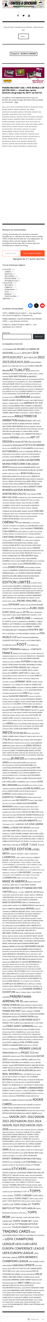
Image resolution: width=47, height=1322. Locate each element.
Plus (16, 102)
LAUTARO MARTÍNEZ (11, 830)
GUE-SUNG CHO (35, 122)
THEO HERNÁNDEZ (14, 1180)
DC (19, 555)
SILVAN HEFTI (30, 1150)
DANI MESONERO (26, 545)
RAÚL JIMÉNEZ (35, 1068)
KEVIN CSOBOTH (16, 812)
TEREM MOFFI (33, 1178)
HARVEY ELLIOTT (31, 710)
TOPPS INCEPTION (14, 1201)
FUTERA (25, 661)
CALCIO (21, 493)
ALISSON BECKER (23, 394)
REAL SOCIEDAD (25, 1074)
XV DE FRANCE (7, 1293)
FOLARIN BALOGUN (9, 645)
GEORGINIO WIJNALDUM (31, 678)
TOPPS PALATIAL (16, 1217)
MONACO (38, 949)
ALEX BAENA (26, 384)
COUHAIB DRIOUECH (21, 534)
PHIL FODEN (23, 139)
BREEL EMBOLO (32, 481)
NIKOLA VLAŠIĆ (20, 974)
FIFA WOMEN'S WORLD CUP (29, 633)
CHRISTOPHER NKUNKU (11, 519)
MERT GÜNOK (17, 928)
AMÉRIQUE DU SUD (33, 403)
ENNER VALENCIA (8, 119)
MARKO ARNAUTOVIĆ (15, 905)
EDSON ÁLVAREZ (7, 586)
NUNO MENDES (33, 978)
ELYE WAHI (22, 591)
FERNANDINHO (7, 627)
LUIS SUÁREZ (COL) (22, 870)
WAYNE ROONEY (37, 1280)
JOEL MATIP (15, 765)
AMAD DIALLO (39, 400)
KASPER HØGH (29, 807)
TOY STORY (34, 1227)
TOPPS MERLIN (28, 1208)
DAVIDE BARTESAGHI (24, 551)
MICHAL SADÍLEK (7, 936)
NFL (40, 962)
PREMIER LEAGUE (30, 1048)
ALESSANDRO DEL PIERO (24, 382)
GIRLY (26, 692)
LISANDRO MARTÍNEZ (17, 854)
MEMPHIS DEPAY (25, 926)
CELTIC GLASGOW (23, 505)
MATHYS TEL (22, 914)
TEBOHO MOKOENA (22, 1178)
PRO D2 (17, 1053)
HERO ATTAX (25, 715)
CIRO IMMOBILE (24, 522)
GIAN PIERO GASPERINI (23, 687)
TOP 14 (26, 1191)
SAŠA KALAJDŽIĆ (16, 1139)
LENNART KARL (26, 836)
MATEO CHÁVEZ (31, 911)
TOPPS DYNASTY (8, 1199)
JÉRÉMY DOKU (27, 797)
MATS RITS (21, 916)
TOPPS (35, 1190)
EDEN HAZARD (13, 578)
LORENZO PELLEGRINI (16, 860)
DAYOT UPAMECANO (10, 556)
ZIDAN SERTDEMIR (30, 1302)
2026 (27, 362)
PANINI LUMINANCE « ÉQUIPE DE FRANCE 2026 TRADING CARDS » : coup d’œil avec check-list (22, 320)
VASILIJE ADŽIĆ (7, 1268)
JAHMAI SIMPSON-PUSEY (18, 746)
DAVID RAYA (15, 553)
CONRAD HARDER (8, 534)
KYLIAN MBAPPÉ (7, 131)
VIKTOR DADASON (26, 1271)
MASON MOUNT (18, 911)
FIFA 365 (38, 629)
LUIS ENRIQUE (24, 867)
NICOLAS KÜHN (26, 969)
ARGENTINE (30, 434)
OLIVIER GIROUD (34, 136)
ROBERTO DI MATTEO (22, 1091)
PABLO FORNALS (21, 992)
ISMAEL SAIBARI (8, 736)
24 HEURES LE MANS (24, 349)
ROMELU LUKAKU (10, 1100)
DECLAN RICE (27, 555)
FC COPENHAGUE (37, 618)
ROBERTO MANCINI (8, 1093)
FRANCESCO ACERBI (29, 653)
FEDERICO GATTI (8, 624)
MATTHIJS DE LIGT (8, 918)
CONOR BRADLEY (22, 531)
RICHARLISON (7, 141)
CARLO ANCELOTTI (21, 500)
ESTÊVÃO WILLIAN (25, 605)
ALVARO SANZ (28, 400)
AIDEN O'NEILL (33, 374)
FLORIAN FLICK (24, 640)
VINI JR (38, 1273)
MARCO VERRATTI (17, 900)
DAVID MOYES (6, 553)
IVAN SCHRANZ (25, 740)
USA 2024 (38, 1265)
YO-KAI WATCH (38, 1295)
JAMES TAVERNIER (17, 750)
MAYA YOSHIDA (14, 926)
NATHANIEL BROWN (37, 956)
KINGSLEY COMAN (15, 817)
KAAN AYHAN (37, 797)
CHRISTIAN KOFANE (37, 514)
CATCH (12, 505)
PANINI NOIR (33, 1014)
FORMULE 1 (25, 649)
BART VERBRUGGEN (26, 457)
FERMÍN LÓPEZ (36, 624)
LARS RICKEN (35, 828)
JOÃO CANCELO (16, 778)
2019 (5, 357)
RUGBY (17, 1107)
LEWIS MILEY (6, 845)
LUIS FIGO (32, 867)
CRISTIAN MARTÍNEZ (34, 534)
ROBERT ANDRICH (13, 1088)
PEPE (4, 1039)
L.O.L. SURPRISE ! (17, 824)
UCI (3, 1240)
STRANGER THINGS (34, 1169)
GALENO (14, 676)
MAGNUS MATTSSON (34, 882)
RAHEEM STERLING (10, 1062)
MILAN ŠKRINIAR (23, 943)
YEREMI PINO (28, 1295)
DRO (16, 573)
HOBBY (10, 718)
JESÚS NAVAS (6, 759)
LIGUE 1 (26, 844)
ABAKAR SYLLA (7, 366)
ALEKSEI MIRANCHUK (9, 382)
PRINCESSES (8, 1052)
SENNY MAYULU (23, 1144)
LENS (33, 836)
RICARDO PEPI (15, 1080)
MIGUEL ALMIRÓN (21, 938)
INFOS (41, 124)
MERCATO (36, 925)
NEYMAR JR (34, 961)
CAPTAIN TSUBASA (8, 500)
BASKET (36, 456)
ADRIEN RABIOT (23, 374)
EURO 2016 (26, 608)
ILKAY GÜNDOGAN (16, 729)
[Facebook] (30, 305)
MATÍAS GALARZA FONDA (33, 918)
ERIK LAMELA (12, 601)
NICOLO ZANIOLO (8, 971)
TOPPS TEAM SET (22, 1220)
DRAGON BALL (8, 573)
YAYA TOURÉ (20, 1295)
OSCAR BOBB (6, 989)
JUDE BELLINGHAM (31, 126)
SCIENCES (17, 1141)
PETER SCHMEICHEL (13, 1042)
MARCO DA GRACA (36, 897)
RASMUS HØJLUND (31, 1065)
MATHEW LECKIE (34, 134)
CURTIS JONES (6, 540)
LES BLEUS (25, 841)
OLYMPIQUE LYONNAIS (34, 984)
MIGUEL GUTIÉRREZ (33, 938)
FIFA (30, 629)
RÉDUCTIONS (40, 1110)
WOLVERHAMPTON (9, 1288)
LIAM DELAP (16, 845)
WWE (42, 1288)
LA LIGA (29, 824)
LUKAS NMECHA (36, 873)
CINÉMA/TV (8, 287)
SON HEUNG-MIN (21, 144)
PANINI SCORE (18, 1019)
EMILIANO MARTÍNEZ (27, 593)
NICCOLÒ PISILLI (20, 964)
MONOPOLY (6, 951)
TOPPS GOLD (33, 1199)
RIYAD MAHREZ (35, 1082)
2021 (19, 357)
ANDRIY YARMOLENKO (9, 410)
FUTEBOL (17, 662)
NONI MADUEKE (22, 976)
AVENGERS (29, 451)
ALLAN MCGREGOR (8, 397)
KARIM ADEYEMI (23, 803)
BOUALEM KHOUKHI (25, 476)
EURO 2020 (37, 608)
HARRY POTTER (16, 710)
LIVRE (18, 857)
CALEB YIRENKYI (31, 494)
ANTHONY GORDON (32, 424)
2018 (35, 353)
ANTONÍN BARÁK (14, 431)
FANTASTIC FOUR (35, 615)
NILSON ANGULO (30, 974)
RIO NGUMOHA (16, 1082)
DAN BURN (18, 543)
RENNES (35, 1077)
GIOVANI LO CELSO (22, 690)
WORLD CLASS (20, 1288)
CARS (36, 502)
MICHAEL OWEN (22, 933)
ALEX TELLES (16, 391)
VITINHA (19, 1277)
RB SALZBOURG (26, 1070)
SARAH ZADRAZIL (22, 1137)
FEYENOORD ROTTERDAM (13, 630)
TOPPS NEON (14, 1213)
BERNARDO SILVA (15, 470)
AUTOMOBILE (10, 451)
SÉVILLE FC (7, 1175)
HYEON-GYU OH (32, 720)
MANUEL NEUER (32, 892)
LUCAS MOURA (20, 865)
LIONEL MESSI (30, 131)
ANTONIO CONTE (14, 429)
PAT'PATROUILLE (10, 1029)
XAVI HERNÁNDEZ (13, 1290)
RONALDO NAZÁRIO (25, 1100)
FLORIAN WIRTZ (35, 640)
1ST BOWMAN (7, 349)
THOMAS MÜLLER (16, 1184)
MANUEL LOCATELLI (18, 892)
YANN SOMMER (27, 1293)
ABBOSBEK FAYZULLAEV (20, 366)
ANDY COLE (19, 413)
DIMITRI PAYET (6, 564)
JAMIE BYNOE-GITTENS (32, 750)
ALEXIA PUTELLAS (26, 386)
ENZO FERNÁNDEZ (35, 595)
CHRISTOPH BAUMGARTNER (28, 516)
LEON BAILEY (14, 839)
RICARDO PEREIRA (27, 1080)
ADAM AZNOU (35, 371)
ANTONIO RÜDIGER (37, 429)
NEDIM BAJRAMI (31, 959)
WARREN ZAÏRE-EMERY (21, 1279)
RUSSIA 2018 (25, 1108)
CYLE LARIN (25, 540)
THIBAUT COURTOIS (27, 1182)
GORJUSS (16, 701)
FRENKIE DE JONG (8, 662)
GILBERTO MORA (37, 687)
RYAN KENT (32, 1110)
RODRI (28, 1093)
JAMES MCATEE (19, 748)
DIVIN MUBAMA (29, 567)
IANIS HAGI (17, 724)
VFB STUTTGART (18, 1268)
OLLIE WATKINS (35, 981)
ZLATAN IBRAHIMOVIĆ (15, 1304)
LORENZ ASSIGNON (26, 857)
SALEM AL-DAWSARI (8, 144)
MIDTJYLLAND (10, 938)
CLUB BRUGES (32, 525)
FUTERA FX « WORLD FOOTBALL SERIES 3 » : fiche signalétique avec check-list (19, 326)
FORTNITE (36, 649)
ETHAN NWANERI (37, 605)
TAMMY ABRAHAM (8, 1178)
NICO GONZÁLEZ (15, 967)
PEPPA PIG (22, 1039)
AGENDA (8, 272)
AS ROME (17, 442)
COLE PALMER (26, 528)
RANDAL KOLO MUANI (32, 1062)
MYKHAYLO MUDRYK (16, 954)
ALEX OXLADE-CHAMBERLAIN (34, 389)
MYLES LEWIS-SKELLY (32, 954)
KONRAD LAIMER (13, 821)
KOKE (35, 817)
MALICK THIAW (19, 885)
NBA (23, 959)
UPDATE (29, 1265)
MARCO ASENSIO (24, 897)
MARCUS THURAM (28, 902)
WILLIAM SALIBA (8, 1285)
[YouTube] (42, 305)
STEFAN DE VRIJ (13, 1165)
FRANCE (7, 653)
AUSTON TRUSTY (38, 448)
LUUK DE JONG (34, 875)
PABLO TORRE (31, 992)
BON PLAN (8, 274)
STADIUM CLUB (19, 1162)
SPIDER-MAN (32, 1155)
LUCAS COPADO (26, 862)
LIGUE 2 (35, 844)
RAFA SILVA (36, 1060)
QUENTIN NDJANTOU (14, 1060)
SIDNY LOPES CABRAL (18, 1150)
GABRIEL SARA (35, 673)
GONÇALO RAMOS (34, 699)
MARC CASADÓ (24, 895)
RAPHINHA (19, 1065)
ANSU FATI (32, 420)
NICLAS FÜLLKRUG (22, 136)
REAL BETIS (37, 1070)
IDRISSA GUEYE (18, 726)
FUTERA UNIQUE (18, 667)
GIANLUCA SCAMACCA (24, 685)
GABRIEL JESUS (27, 670)
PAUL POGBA (13, 1034)
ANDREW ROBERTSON (22, 408)
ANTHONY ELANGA (17, 423)
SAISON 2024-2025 (14, 1125)
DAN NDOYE (6, 548)
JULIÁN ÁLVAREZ (8, 129)
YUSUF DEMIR (38, 1300)
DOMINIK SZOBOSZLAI (19, 570)
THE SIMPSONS (26, 1180)
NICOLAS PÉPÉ (36, 969)
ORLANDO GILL (37, 986)
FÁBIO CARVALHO (32, 667)
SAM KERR (5, 1132)
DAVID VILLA (37, 553)
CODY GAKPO (27, 114)
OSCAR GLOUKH (16, 989)
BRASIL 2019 (13, 481)
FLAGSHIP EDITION (10, 640)
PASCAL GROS (37, 1026)
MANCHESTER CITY (13, 888)
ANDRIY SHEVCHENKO (36, 408)
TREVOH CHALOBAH (26, 1235)
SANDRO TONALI (33, 1134)
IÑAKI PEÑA (33, 740)
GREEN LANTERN (26, 702)
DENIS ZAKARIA (16, 558)
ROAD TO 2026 (32, 1085)
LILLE (41, 845)
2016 (24, 352)
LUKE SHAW (25, 875)
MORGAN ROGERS (16, 951)
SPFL (25, 1155)
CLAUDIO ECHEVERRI (9, 526)
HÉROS (10, 723)
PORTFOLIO (6, 1049)
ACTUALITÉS (10, 107)
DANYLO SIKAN (16, 548)
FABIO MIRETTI (7, 615)
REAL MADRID (10, 1074)
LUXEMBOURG (9, 877)
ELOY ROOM (15, 591)
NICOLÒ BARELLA (21, 971)
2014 (15, 353)
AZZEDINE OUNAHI (8, 457)
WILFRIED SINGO (35, 1283)
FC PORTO (6, 621)
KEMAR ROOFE (15, 809)
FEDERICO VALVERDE (22, 624)
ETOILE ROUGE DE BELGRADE (11, 608)
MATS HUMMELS (12, 916)
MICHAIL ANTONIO (35, 933)
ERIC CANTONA (7, 598)
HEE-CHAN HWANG (32, 124)
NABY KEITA (15, 956)
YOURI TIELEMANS (34, 1297)
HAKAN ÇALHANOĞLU (35, 704)
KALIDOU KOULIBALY (30, 129)
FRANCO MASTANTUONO (10, 658)
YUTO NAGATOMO (8, 1302)
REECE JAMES (36, 1074)
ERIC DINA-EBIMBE (20, 598)
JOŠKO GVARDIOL (19, 126)
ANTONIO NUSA (26, 429)
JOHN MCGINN (16, 768)
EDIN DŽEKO (29, 578)
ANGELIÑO (10, 417)
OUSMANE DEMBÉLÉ (32, 988)
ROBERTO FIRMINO (37, 1090)
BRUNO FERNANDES (25, 112)
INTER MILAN (20, 732)
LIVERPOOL (9, 857)
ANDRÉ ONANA (22, 410)
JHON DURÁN (21, 763)
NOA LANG (12, 976)
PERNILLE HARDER (32, 1039)
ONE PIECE (18, 986)
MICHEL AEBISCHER (20, 936)
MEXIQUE (41, 928)
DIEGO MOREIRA (38, 561)
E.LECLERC (12, 576)
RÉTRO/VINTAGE (9, 1113)
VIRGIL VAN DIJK (9, 1277)
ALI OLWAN (38, 391)
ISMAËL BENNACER (20, 736)
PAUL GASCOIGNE (28, 1032)
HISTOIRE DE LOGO (11, 281)
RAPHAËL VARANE (8, 1065)
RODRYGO (20, 1096)
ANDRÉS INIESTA (8, 413)
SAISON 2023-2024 (29, 1121)
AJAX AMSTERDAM (17, 376)
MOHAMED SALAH (34, 946)
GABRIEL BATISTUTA (14, 670)
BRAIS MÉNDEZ (31, 479)
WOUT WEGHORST (33, 1288)
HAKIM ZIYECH (20, 124)
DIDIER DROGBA (27, 561)
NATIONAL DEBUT (8, 959)
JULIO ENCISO (33, 785)
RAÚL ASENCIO (24, 1068)
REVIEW (6, 1079)
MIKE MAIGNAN (39, 941)
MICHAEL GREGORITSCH (27, 930)
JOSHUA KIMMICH (30, 773)
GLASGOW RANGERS (18, 696)
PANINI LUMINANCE (27, 1011)
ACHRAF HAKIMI (33, 366)
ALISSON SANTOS (34, 394)
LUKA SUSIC (6, 875)
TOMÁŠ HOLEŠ (38, 1187)
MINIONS (5, 946)
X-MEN (4, 1290)
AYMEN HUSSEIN (20, 454)
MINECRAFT (34, 943)
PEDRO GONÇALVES (25, 1037)
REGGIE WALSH (7, 1077)
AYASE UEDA (11, 454)
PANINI (5, 139)
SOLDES (20, 1153)
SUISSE (5, 1172)
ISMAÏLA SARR (31, 736)
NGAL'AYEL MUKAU (8, 964)
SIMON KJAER (38, 1150)
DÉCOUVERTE (9, 276)
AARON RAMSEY (35, 362)
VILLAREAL (16, 1274)
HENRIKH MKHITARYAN (29, 712)
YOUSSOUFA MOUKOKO (24, 1300)
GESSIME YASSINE (37, 682)
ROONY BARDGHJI (18, 1105)
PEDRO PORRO (38, 1037)
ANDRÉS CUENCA (33, 410)
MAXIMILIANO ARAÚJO (29, 923)
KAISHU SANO (33, 800)
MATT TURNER (20, 918)
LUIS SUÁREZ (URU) (35, 870)
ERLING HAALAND (27, 600)
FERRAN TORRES (20, 119)
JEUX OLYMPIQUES (31, 759)
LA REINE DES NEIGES (20, 827)
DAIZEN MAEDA (8, 543)
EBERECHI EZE (22, 576)
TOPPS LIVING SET (22, 1204)
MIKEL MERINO (13, 941)
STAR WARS (30, 1162)
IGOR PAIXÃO (27, 726)
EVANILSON (19, 612)
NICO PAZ (40, 971)
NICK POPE (29, 964)
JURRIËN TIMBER (17, 794)
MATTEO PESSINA (31, 916)
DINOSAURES (29, 563)
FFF (27, 630)
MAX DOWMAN (33, 921)
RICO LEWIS (6, 1082)
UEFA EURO (22, 1244)
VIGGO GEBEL (15, 1271)
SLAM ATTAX (6, 1153)
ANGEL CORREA (29, 413)
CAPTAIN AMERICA (37, 497)
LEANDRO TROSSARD (30, 833)
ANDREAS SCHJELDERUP (33, 406)
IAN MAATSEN (26, 724)
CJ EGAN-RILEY (35, 523)
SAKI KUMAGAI (25, 1130)
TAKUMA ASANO (32, 144)
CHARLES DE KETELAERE (11, 511)
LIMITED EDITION (19, 131)
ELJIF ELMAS (6, 591)
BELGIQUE (33, 463)
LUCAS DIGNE (35, 862)
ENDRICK (38, 593)
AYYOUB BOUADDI (33, 454)
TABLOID (15, 1175)
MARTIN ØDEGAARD (17, 908)
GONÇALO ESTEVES (20, 699)
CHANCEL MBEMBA (31, 508)
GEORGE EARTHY (17, 678)
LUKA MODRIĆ (24, 872)
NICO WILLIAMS (8, 973)
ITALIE (6, 739)
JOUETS (6, 778)
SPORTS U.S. (7, 1162)
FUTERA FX (16, 664)
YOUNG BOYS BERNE (20, 1297)
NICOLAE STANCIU (27, 967)
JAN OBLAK (29, 753)
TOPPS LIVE (7, 1204)
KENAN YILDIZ (25, 809)
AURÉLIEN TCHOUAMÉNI (10, 112)
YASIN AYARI (36, 1293)
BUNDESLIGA (10, 490)
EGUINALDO (9, 588)
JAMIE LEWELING (20, 753)
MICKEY (29, 936)
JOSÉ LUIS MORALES (21, 775)
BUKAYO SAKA (37, 112)
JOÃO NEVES (37, 778)
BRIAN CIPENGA (14, 484)
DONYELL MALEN (35, 570)
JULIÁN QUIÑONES (16, 789)
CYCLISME (16, 540)
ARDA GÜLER (33, 431)
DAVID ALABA (13, 551)
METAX (35, 928)
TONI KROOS (18, 1191)
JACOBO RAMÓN (30, 743)
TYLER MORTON (39, 1235)
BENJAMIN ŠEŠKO (29, 467)
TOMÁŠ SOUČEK (7, 1192)
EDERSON (22, 578)
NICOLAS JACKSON (15, 969)
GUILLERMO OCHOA (9, 124)
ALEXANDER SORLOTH (14, 384)
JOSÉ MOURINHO (34, 775)
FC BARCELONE (21, 618)
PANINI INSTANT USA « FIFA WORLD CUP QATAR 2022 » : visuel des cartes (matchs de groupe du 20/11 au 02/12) (23, 90)
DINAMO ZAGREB (17, 564)
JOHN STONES (26, 768)
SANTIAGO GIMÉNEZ (9, 1137)
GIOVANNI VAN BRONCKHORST (12, 693)
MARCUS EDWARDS (30, 900)
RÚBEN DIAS (21, 1113)
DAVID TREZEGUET (26, 553)
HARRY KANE (31, 706)
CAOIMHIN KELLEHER (24, 497)
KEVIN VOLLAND (11, 815)
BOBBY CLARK (6, 473)
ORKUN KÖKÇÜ (27, 986)
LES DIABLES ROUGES (36, 841)
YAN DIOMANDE (17, 1293)
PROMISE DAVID (15, 1056)
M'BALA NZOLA (22, 878)
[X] (36, 305)
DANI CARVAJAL (27, 543)
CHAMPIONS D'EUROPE (17, 508)
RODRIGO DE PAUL (37, 1093)
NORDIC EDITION (35, 976)
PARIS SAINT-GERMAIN (19, 1026)
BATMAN (6, 460)
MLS (23, 946)
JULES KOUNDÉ (23, 785)
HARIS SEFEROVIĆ (17, 707)
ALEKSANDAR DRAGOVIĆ (20, 379)
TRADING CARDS (16, 1231)
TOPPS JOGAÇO (26, 1201)
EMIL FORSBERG (14, 593)
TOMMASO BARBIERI (26, 1187)
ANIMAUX (22, 420)
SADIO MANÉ (31, 1113)
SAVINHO (32, 1137)
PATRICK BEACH (24, 1029)
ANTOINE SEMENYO (30, 426)
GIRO (31, 693)
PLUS (35, 1045)
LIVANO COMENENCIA (31, 854)
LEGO (41, 833)
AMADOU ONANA (8, 403)
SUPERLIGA (12, 1173)
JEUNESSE (8, 294)
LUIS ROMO (12, 870)
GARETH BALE (21, 122)
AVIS (36, 451)
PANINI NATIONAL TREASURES (19, 1014)
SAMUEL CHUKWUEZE (16, 1132)
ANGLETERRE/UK (26, 416)
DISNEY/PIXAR (9, 290)
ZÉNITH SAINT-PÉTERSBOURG (34, 1304)
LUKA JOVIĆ (13, 873)
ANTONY (5, 431)
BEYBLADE (26, 470)
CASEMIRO (6, 114)
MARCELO (33, 895)
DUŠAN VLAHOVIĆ (26, 573)
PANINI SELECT (32, 1019)
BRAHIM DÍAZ (21, 479)
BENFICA (6, 467)
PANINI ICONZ (6, 1008)
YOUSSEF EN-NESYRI (8, 1300)
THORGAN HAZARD (31, 1185)
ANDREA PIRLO (19, 406)
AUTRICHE (21, 451)
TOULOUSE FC (7, 1227)
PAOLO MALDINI (25, 1023)
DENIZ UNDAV (26, 558)
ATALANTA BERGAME (12, 445)
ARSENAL (15, 437)
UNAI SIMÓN (7, 1265)
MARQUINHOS (28, 905)
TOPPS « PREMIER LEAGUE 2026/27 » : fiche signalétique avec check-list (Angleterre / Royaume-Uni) (21, 314)
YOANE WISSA (7, 1297)
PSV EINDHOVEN (28, 1056)
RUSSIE (33, 1108)
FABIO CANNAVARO (36, 612)
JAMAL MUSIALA (7, 126)
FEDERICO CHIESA (35, 621)
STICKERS (19, 1168)
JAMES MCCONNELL (30, 748)
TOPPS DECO (37, 1195)
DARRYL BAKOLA (27, 548)
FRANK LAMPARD (33, 658)
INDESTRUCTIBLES (31, 728)
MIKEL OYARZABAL (26, 941)
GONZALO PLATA (7, 699)
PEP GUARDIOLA (12, 1039)
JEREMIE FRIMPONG (37, 755)
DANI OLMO (36, 545)
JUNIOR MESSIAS (24, 791)
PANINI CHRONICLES (31, 1002)
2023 (5, 362)
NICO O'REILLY (31, 971)
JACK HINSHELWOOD (18, 743)
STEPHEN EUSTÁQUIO (25, 1165)
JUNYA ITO (33, 791)
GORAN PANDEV (7, 702)
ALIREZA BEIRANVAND (9, 394)
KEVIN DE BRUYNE (30, 812)
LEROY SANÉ (36, 839)
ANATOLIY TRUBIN (8, 406)
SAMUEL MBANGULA (19, 1134)
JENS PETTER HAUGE (24, 755)
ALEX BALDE (34, 384)
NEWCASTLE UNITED (19, 962)
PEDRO (15, 1037)
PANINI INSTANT (13, 139)
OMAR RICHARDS (8, 986)
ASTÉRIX (37, 442)
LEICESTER (6, 836)
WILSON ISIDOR (19, 1285)
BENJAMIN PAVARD (17, 467)
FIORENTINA (34, 637)
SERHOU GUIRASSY (33, 1146)
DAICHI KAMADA (34, 540)
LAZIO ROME (16, 833)
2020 (12, 357)
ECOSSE (30, 576)
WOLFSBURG (29, 1285)
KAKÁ (40, 800)
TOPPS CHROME (23, 1195)
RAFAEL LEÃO (27, 1059)
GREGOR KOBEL (37, 702)
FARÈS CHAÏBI (6, 618)
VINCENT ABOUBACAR (20, 146)
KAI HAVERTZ (18, 129)
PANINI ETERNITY (37, 1005)
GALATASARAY (6, 676)
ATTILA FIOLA (6, 448)
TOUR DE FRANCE (20, 1227)
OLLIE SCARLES (25, 981)
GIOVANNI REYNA (35, 690)
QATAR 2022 (32, 139)
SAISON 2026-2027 (14, 1130)
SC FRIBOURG (26, 1139)
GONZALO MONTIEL (34, 696)
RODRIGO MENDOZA (9, 1096)
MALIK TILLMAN (30, 885)
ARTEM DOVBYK (25, 438)
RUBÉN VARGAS (7, 1108)
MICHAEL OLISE (9, 933)
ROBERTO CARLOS (8, 1091)
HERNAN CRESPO (15, 715)
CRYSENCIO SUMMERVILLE (35, 537)
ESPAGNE (13, 604)
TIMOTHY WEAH (7, 146)
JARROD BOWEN (12, 755)
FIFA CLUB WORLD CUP (10, 634)
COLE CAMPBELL (14, 528)
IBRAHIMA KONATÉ (37, 724)
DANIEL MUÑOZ (14, 545)
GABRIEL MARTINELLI (9, 122)
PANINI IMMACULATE (19, 1008)
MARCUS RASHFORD (22, 134)
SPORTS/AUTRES (10, 296)
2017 (29, 352)
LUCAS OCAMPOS (31, 865)
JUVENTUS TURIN (11, 797)
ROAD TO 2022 (21, 1085)
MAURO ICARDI (22, 921)
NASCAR (28, 956)
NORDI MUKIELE (7, 978)
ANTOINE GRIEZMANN (12, 426)
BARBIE (17, 457)
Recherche (6, 333)
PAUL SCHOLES (22, 1034)
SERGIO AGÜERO (7, 1146)
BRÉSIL (26, 487)
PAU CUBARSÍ (17, 1032)
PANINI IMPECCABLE (35, 1008)
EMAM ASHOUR (31, 591)
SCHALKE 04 (35, 1139)
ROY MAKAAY (36, 1105)
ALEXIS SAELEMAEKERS (17, 389)
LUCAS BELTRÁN (28, 860)
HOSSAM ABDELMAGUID (28, 718)
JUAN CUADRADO (31, 782)
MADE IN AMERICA (8, 134)
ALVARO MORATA (8, 109)
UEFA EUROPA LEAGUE (17, 1253)
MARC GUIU (14, 897)
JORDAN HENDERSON (15, 770)
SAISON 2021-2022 (21, 1117)
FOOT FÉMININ (11, 649)
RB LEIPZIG (13, 1070)
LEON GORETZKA (25, 839)
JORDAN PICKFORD (29, 770)
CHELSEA (38, 510)
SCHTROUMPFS (8, 1141)
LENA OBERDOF (16, 836)
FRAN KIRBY (22, 658)
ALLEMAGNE (22, 397)
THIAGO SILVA (14, 1182)
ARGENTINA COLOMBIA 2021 (13, 434)
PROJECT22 (27, 1052)
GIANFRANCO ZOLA (8, 685)
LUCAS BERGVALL (14, 862)
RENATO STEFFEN (26, 1077)
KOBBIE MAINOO (27, 817)
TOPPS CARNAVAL (8, 1196)
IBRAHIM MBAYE (7, 726)
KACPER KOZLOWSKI (9, 800)
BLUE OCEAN (37, 470)
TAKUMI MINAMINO (36, 1175)
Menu (23, 36)
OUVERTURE (8, 991)
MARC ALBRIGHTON (13, 895)
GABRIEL (5, 670)
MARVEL (30, 908)
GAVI (27, 122)
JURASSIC (6, 793)
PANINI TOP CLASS (10, 1023)
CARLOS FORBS (34, 500)
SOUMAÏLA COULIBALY (15, 1156)
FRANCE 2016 (17, 653)
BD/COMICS (9, 285)
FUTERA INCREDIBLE (28, 664)
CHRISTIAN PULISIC (16, 114)
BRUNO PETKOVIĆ (17, 487)
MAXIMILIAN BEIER (16, 923)
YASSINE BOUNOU (9, 1295)
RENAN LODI (17, 1077)
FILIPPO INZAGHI (23, 637)
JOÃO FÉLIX (28, 778)
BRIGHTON (23, 484)
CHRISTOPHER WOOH (27, 519)
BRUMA (31, 484)
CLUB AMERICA (21, 526)
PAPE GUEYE (35, 1023)
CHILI (16, 514)
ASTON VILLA (27, 441)
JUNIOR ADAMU (13, 791)
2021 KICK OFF (30, 357)
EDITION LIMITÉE (22, 117)
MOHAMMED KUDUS (9, 136)
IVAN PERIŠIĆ (15, 740)
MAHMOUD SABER (8, 885)
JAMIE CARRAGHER (8, 753)
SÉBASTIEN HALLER (35, 1172)
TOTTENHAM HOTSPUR (26, 1224)
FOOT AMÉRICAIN (32, 645)
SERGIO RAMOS (19, 1146)
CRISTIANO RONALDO (9, 117)
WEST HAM (23, 1282)
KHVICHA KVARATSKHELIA (29, 814)
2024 (13, 362)
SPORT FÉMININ (11, 1158)
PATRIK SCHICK (34, 1029)
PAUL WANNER (33, 1034)
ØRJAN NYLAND (7, 1307)
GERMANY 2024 (23, 681)
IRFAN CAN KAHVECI (33, 733)
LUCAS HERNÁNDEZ (8, 865)
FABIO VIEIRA (16, 615)
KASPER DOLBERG (19, 807)
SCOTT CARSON (26, 1141)
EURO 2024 (8, 611)
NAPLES (22, 956)
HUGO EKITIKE (12, 720)
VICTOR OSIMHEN (30, 1268)
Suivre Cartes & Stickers (32, 253)
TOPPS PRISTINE (28, 1217)
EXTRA (26, 612)
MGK (4, 930)
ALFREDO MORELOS (27, 391)
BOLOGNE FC (16, 473)
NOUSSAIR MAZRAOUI (20, 978)
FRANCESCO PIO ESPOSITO (18, 656)
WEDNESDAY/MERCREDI (10, 1283)
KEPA (32, 809)
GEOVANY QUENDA (8, 682)
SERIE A (6, 1149)
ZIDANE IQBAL (19, 1302)
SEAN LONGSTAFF (36, 1141)
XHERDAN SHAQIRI (38, 1290)
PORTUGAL (14, 1049)
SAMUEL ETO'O (29, 1132)
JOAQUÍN (30, 763)
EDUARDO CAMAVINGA (36, 117)
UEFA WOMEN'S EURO (36, 1261)
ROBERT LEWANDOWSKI (29, 141)
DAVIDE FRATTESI (38, 551)
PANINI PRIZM (27, 1016)
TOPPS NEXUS (22, 1213)
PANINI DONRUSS (11, 1004)
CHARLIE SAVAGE (27, 511)
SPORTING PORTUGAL (31, 1158)
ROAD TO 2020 (9, 1085)
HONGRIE (17, 718)
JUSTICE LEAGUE (28, 794)
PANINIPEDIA (15, 1017)
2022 (4, 107)
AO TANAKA (31, 109)
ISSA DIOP (39, 736)
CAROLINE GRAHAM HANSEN (11, 503)
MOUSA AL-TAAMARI (29, 951)
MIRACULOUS (15, 946)
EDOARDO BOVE (36, 583)
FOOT (39, 119)
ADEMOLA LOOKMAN (10, 373)
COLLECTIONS (7, 283)
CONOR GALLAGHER (35, 531)
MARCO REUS (6, 900)
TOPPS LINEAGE (36, 1201)
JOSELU (21, 773)
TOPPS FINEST (22, 1198)
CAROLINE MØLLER (27, 503)
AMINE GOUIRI (19, 403)
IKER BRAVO (36, 726)
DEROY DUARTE (15, 561)
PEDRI (10, 1037)
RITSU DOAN (16, 141)
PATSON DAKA (7, 1032)
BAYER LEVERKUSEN (20, 460)
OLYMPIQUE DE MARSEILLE (14, 983)
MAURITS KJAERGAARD (9, 921)
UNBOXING (6, 298)
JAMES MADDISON (8, 748)
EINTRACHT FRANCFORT (22, 588)
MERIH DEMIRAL (7, 928)
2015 (19, 353)
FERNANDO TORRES (19, 627)
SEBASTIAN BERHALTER (9, 1144)
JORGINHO (14, 773)
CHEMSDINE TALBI (8, 514)
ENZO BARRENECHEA (20, 595)
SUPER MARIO (21, 1173)
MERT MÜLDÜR (27, 928)
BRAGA (13, 479)
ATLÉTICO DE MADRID (33, 445)
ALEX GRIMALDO (14, 386)
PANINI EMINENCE (26, 1005)
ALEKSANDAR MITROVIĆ (23, 107)
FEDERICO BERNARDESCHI (20, 621)
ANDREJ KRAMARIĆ (20, 109)
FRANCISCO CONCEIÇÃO (35, 656)
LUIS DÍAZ (13, 867)
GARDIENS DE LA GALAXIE (26, 676)
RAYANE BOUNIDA (13, 1068)
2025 (20, 362)
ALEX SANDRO (7, 391)
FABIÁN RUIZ (25, 615)
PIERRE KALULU (28, 1045)
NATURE (17, 959)
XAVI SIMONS (26, 1290)
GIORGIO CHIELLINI (9, 690)
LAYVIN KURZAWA (26, 831)
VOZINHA (26, 1277)
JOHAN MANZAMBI (26, 765)
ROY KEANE (28, 1105)
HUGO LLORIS (22, 720)
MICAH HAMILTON (12, 930)
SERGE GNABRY (35, 1144)
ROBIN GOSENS (20, 1093)
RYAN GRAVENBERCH (19, 1110)
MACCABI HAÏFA (32, 878)
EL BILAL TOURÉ (36, 588)
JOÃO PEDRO (7, 782)
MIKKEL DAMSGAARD (9, 943)
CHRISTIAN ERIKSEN (24, 514)
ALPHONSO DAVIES (37, 107)
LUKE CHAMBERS (15, 875)
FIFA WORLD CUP (31, 119)
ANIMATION (9, 420)
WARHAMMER (6, 1280)
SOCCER (15, 1153)
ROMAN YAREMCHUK (32, 1096)
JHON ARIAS (13, 763)
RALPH (21, 1062)
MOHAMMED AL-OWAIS (10, 949)
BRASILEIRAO (22, 481)
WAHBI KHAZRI (32, 146)
